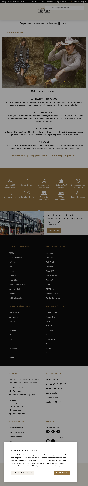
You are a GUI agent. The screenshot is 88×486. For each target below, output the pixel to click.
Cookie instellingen (22, 472)
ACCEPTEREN (61, 472)
